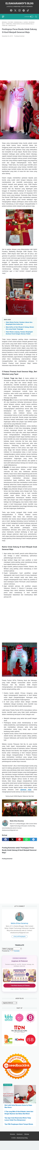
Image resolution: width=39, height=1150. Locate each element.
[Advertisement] (19, 58)
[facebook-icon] (11, 10)
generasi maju (25, 790)
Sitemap (26, 1134)
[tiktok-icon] (28, 10)
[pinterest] (19, 839)
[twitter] (12, 839)
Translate (16, 951)
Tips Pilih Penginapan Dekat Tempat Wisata (19, 1124)
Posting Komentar (19, 36)
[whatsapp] (26, 839)
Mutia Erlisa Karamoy (19, 923)
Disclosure (19, 1134)
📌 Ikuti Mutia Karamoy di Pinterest (19, 985)
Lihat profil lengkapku (19, 936)
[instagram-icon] (19, 10)
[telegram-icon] (23, 10)
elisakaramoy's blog (19, 3)
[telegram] (33, 839)
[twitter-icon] (15, 10)
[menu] (4, 16)
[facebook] (5, 839)
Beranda (12, 1134)
